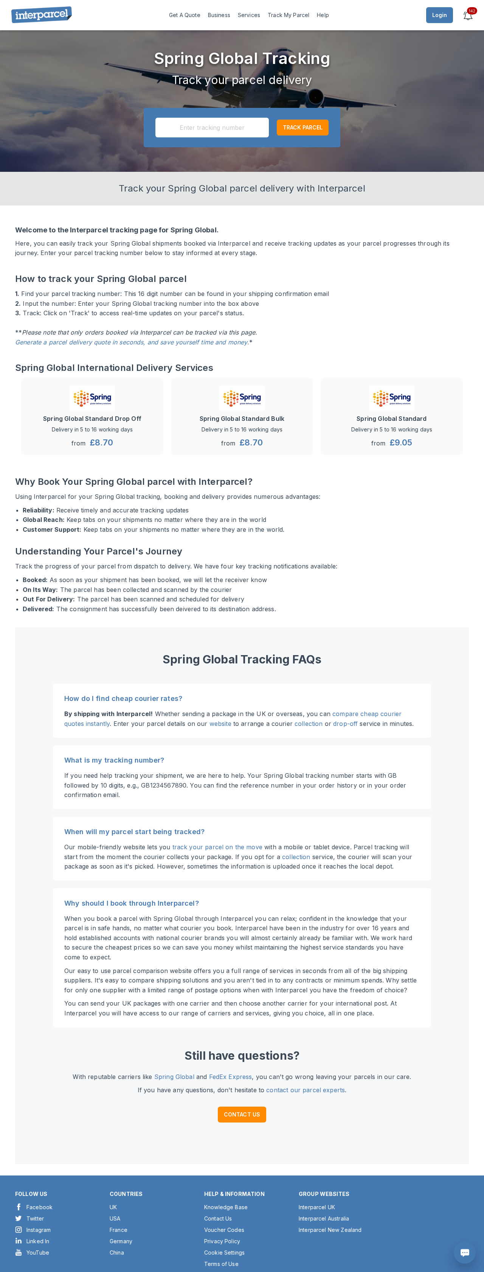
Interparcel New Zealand (330, 1230)
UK (113, 1207)
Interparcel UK (317, 1207)
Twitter (35, 1218)
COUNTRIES (126, 1194)
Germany (121, 1241)
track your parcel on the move (217, 847)
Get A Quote (184, 15)
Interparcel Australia (324, 1218)
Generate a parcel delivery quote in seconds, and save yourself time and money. (132, 342)
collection (309, 723)
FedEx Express (230, 1076)
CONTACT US (242, 1114)
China (117, 1252)
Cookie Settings (224, 1252)
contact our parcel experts (305, 1090)
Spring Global (174, 1076)
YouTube (37, 1252)
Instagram (38, 1230)
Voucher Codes (224, 1230)
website (220, 723)
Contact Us (218, 1218)
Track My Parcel (288, 15)
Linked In (37, 1241)
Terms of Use (221, 1264)
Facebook (39, 1207)
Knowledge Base (226, 1207)
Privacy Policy (222, 1241)
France (118, 1230)
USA (115, 1218)
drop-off (345, 723)
